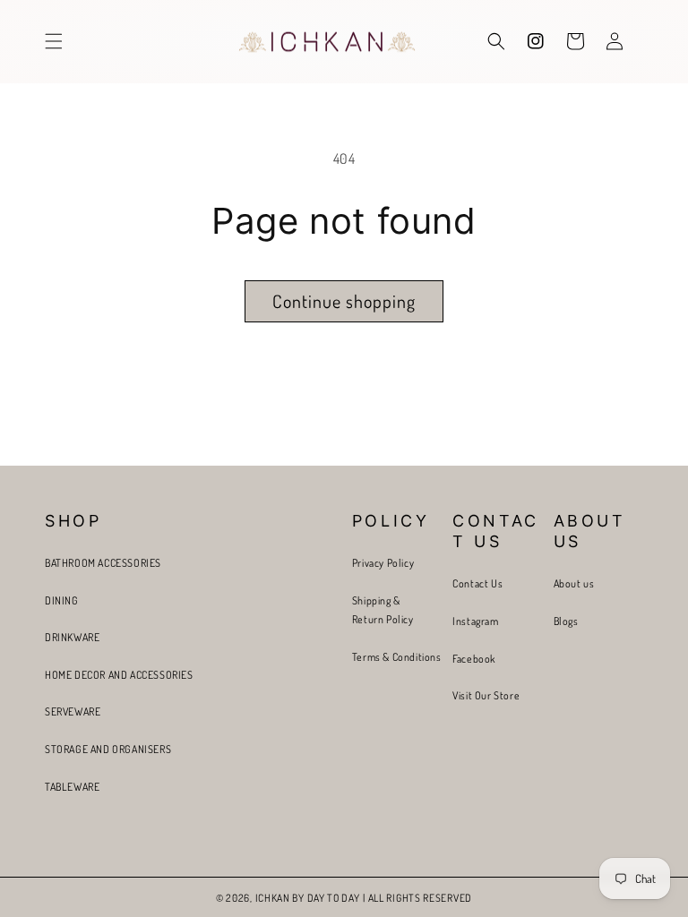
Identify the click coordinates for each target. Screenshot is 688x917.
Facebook (473, 658)
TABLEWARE (72, 786)
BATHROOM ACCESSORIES (103, 563)
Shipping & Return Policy (383, 610)
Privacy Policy (383, 563)
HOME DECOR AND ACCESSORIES (119, 674)
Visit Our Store (486, 695)
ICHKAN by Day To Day (307, 897)
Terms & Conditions (397, 657)
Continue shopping (344, 301)
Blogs (566, 621)
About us (574, 583)
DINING (62, 600)
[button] (53, 41)
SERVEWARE (72, 711)
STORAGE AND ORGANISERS (108, 749)
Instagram (475, 621)
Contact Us (477, 583)
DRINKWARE (72, 637)
